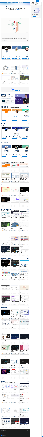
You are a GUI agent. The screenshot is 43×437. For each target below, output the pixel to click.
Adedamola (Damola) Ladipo (23, 316)
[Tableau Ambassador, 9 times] (16, 115)
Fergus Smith (12, 229)
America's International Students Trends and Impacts (15, 424)
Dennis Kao (3, 366)
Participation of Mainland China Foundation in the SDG (24, 277)
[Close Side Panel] (40, 2)
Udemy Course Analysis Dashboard (23, 414)
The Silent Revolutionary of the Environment (15, 340)
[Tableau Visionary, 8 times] (28, 152)
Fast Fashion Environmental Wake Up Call (14, 228)
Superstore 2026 (4, 301)
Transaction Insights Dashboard (23, 302)
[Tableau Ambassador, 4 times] (15, 134)
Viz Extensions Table (13, 70)
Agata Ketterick (21, 366)
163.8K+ (8, 422)
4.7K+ (18, 338)
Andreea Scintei (12, 351)
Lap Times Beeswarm (4, 203)
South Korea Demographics (5, 375)
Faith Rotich (12, 243)
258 (15, 402)
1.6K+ (8, 166)
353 (15, 244)
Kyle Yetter (21, 82)
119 (15, 279)
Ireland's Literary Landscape (5, 350)
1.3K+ (27, 289)
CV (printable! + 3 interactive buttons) (14, 326)
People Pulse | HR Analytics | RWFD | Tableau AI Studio (24, 291)
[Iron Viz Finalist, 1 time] (18, 135)
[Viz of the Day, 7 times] (28, 54)
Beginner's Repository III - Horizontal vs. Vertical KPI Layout (23, 179)
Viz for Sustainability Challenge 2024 (4, 228)
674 (6, 402)
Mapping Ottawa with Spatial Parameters (5, 365)
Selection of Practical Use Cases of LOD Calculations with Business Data (5, 168)
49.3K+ (27, 387)
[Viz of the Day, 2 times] (8, 116)
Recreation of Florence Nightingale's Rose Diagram (14, 81)
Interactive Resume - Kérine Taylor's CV (14, 316)
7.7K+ (27, 79)
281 (6, 416)
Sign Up (17, 90)
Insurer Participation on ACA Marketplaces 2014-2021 (14, 277)
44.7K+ (18, 275)
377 (15, 416)
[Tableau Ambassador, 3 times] (25, 116)
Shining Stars (22, 340)
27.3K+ (18, 387)
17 (15, 73)
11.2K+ (18, 201)
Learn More (18, 9)
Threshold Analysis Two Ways (24, 168)
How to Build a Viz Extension (24, 70)
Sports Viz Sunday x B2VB (23, 203)
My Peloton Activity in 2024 (14, 203)
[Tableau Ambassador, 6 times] (26, 53)
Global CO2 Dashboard (23, 217)
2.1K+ (18, 289)
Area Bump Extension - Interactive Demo (5, 81)
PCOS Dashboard (13, 389)
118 (15, 181)
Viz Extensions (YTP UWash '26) (5, 71)
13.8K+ (18, 215)
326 (15, 367)
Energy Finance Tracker (5, 217)
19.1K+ (8, 215)
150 (6, 353)
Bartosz (12, 327)
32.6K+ (18, 422)
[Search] (3, 12)
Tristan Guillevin (3, 82)
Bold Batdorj (21, 292)
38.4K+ (8, 373)
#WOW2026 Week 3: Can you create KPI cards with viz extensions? (24, 81)
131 (15, 195)
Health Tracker (22, 389)
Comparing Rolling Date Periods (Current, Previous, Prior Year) (5, 242)
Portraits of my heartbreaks (5, 340)
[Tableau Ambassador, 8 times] (5, 54)
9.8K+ (18, 324)
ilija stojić (12, 169)
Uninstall (8, 434)
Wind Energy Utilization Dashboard (14, 217)
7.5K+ (27, 373)
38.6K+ (27, 215)
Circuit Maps (12, 375)
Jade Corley (12, 400)
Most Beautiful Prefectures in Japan (24, 365)
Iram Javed (3, 267)
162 (6, 279)
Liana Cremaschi (12, 82)
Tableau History (22, 252)
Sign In (20, 90)
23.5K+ (27, 250)
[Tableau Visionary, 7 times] (8, 54)
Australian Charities (4, 266)
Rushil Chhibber (21, 229)
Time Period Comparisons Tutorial (14, 242)
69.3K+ (27, 240)
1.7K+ (27, 166)
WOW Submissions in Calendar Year (15, 252)
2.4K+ (18, 79)
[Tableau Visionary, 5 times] (26, 54)
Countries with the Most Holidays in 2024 (14, 365)
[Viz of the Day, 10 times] (15, 135)
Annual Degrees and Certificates (4, 424)
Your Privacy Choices (4, 435)
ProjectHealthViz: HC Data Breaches (23, 400)
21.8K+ (8, 275)
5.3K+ (27, 275)
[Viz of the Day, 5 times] (8, 152)
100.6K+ (8, 412)
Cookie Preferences (11, 434)
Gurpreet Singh (3, 229)
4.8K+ (27, 201)
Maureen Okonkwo (22, 415)
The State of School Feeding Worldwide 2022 (14, 267)
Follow (4, 58)
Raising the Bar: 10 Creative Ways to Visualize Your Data (5, 179)
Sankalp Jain (21, 401)
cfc (20, 278)
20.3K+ (8, 250)
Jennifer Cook (3, 401)
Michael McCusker (13, 179)
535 (15, 230)
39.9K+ (18, 373)
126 (6, 244)
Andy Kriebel (3, 243)
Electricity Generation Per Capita (23, 228)
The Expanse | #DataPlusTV (14, 350)
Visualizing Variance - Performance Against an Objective (14, 168)
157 (6, 230)
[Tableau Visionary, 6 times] (15, 153)
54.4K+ (18, 250)
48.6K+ (18, 240)
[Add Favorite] (27, 40)
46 (6, 40)
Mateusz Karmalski (13, 366)
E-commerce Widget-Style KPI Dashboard (15, 302)
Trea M (2, 351)
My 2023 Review (4, 252)
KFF (11, 278)
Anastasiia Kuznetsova (13, 193)
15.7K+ (18, 412)
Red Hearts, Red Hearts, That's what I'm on (24, 351)
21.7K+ (8, 201)
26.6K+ (27, 324)
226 (15, 353)
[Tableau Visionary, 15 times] (5, 152)
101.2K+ (27, 412)
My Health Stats (4, 389)
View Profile (8, 58)
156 (15, 318)
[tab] (42, 2)
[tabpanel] (36, 219)
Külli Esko (3, 169)
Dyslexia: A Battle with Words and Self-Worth (5, 400)
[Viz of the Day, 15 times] (18, 153)
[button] (25, 430)
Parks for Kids (22, 375)
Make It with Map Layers (14, 178)
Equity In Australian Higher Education (23, 424)
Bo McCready (3, 193)
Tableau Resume (4, 315)
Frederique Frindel (22, 71)
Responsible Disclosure (3, 434)
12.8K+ (8, 324)
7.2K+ (8, 338)
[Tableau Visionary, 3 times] (28, 116)
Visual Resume (22, 315)
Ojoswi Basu (12, 71)
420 (6, 367)
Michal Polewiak (3, 302)
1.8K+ (18, 166)
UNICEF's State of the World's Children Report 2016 (24, 267)
